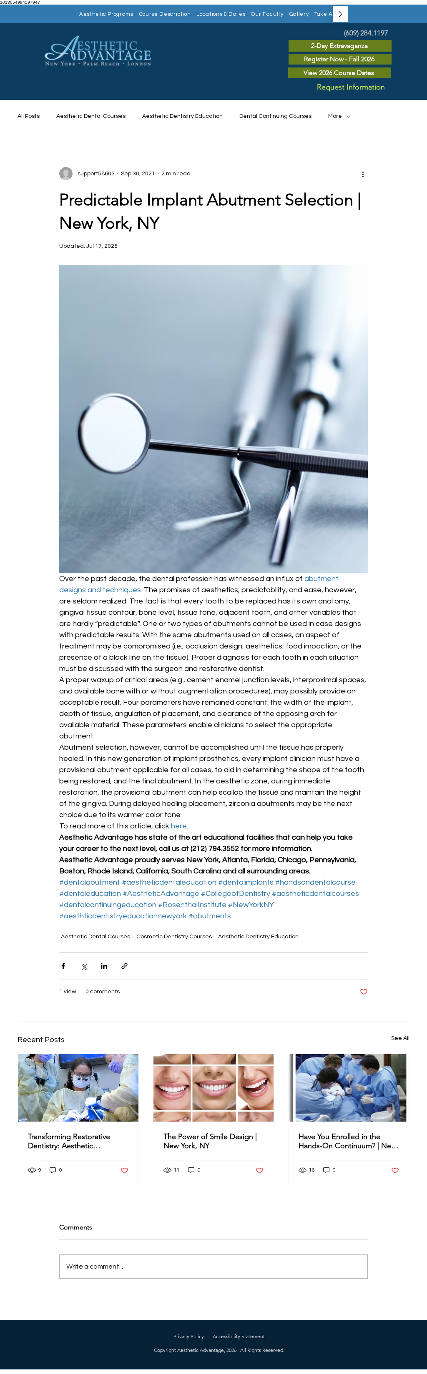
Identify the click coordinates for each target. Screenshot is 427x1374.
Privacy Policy (188, 1336)
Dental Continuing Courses (275, 116)
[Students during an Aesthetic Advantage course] (78, 1088)
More (335, 116)
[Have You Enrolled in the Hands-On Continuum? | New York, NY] (349, 1088)
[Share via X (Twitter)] (84, 966)
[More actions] (363, 174)
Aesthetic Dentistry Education (182, 116)
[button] (106, 14)
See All (400, 1038)
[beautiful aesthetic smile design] (213, 1088)
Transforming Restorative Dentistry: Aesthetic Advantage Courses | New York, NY (71, 1141)
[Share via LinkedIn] (104, 966)
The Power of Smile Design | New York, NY (210, 1141)
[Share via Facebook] (63, 966)
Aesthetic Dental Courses (91, 116)
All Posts (29, 116)
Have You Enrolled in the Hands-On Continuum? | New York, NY (348, 1141)
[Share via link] (124, 966)
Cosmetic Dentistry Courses (174, 937)
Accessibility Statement (239, 1336)
